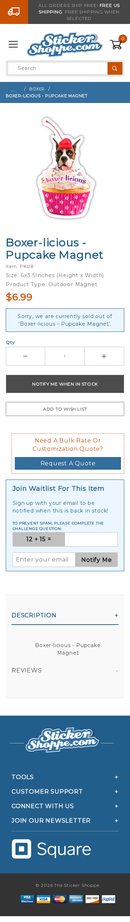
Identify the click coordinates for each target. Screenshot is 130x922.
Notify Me (96, 559)
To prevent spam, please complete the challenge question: (58, 526)
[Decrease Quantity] (25, 356)
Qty (10, 342)
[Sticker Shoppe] (64, 44)
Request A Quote (68, 463)
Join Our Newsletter (51, 820)
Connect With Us (43, 806)
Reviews (27, 670)
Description (34, 615)
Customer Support (47, 791)
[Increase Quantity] (104, 356)
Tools (23, 777)
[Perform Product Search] (115, 68)
